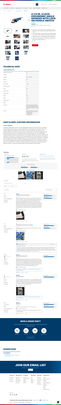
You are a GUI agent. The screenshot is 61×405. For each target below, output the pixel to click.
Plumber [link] (44, 388)
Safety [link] (32, 381)
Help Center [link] (39, 375)
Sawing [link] (24, 382)
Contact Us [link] (39, 382)
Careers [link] (32, 382)
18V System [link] (11, 378)
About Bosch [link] (33, 375)
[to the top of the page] (59, 399)
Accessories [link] (25, 375)
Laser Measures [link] (18, 380)
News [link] (32, 378)
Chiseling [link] (24, 381)
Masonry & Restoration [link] (47, 382)
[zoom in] (25, 25)
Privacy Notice (35, 400)
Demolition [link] (45, 384)
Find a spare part (30, 337)
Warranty (51, 1)
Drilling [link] (24, 380)
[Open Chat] (58, 402)
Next (29, 20)
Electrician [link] (45, 385)
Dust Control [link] (12, 381)
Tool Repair (42, 1)
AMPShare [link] (32, 380)
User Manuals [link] (39, 380)
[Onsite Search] (37, 4)
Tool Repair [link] (39, 377)
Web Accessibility (21, 402)
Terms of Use (15, 402)
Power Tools (9, 10)
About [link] (32, 377)
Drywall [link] (44, 377)
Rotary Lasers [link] (18, 381)
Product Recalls (28, 402)
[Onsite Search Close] (35, 4)
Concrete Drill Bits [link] (26, 378)
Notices (11, 402)
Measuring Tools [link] (19, 375)
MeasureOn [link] (17, 378)
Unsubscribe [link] (39, 384)
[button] (35, 45)
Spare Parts (47, 1)
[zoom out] (28, 25)
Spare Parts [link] (39, 378)
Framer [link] (44, 386)
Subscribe (30, 369)
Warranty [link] (38, 381)
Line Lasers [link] (17, 382)
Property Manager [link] (46, 389)
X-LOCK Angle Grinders (19, 10)
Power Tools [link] (12, 375)
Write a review (33, 26)
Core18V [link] (11, 380)
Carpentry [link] (44, 380)
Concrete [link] (44, 381)
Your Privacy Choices (44, 400)
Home (4, 10)
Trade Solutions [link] (46, 375)
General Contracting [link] (46, 378)
